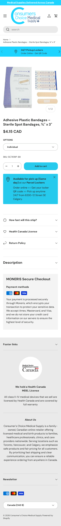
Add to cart (41, 166)
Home (5, 39)
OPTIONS (8, 139)
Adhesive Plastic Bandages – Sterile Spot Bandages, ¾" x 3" (29, 42)
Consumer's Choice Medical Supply (26, 515)
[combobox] (30, 29)
